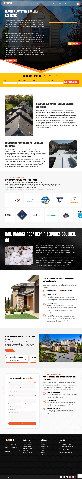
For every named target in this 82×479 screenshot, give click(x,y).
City (9, 403)
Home (22, 3)
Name (4, 80)
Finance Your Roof (27, 452)
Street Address (11, 398)
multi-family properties (41, 115)
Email (34, 80)
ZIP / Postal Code (11, 409)
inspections (41, 114)
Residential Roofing (27, 442)
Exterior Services (27, 446)
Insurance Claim (44, 446)
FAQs (42, 448)
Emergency (39, 3)
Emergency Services (27, 448)
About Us (59, 3)
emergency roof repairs (56, 120)
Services (27, 3)
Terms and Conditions (35, 477)
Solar (46, 3)
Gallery (42, 450)
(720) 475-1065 (78, 3)
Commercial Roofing (27, 444)
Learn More (9, 350)
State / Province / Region (27, 403)
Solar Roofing (26, 450)
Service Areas (53, 3)
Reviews (43, 452)
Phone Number (22, 80)
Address (50, 80)
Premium (33, 3)
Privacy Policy (26, 477)
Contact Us (65, 3)
